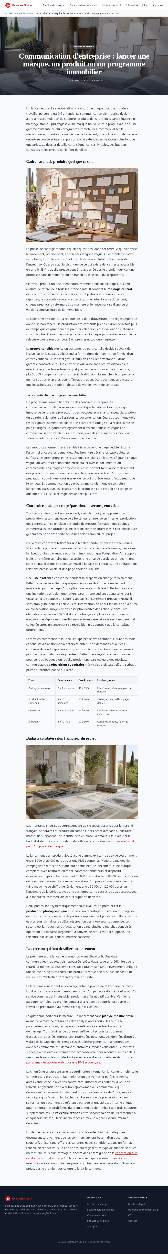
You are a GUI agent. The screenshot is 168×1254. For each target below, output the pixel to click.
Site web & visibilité (137, 5)
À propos (158, 5)
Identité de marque (53, 5)
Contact (132, 1220)
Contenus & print (111, 5)
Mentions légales (137, 1204)
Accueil (8, 13)
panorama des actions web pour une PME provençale (63, 1062)
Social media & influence (83, 5)
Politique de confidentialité (143, 1209)
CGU (130, 1215)
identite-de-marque (84, 46)
